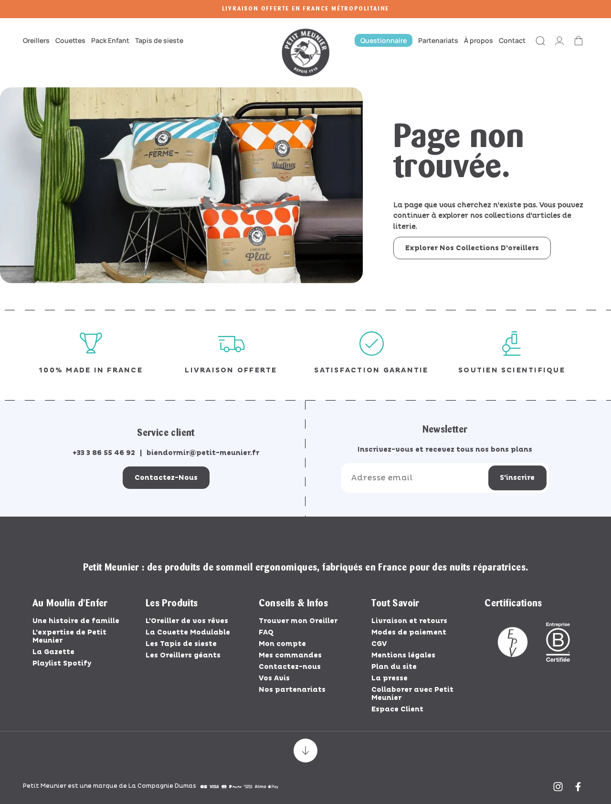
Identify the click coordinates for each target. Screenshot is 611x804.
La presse (389, 678)
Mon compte (282, 644)
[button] (38, 40)
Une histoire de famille (75, 621)
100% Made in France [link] (91, 370)
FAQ (266, 632)
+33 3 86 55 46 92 (104, 453)
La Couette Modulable (188, 632)
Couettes (70, 40)
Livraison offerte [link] (231, 370)
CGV (379, 644)
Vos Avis (274, 678)
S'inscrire (517, 478)
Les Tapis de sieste (181, 644)
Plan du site (394, 667)
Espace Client (397, 709)
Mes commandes (290, 655)
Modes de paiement (408, 632)
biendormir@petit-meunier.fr (203, 453)
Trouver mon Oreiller (298, 621)
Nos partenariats (292, 690)
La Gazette (53, 652)
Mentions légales (403, 655)
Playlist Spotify (61, 663)
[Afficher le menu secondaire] (305, 750)
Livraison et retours (409, 621)
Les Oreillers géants (183, 655)
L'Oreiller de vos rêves (187, 621)
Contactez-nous (166, 478)
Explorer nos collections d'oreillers (472, 248)
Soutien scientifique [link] (511, 370)
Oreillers (36, 40)
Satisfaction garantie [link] (371, 370)
